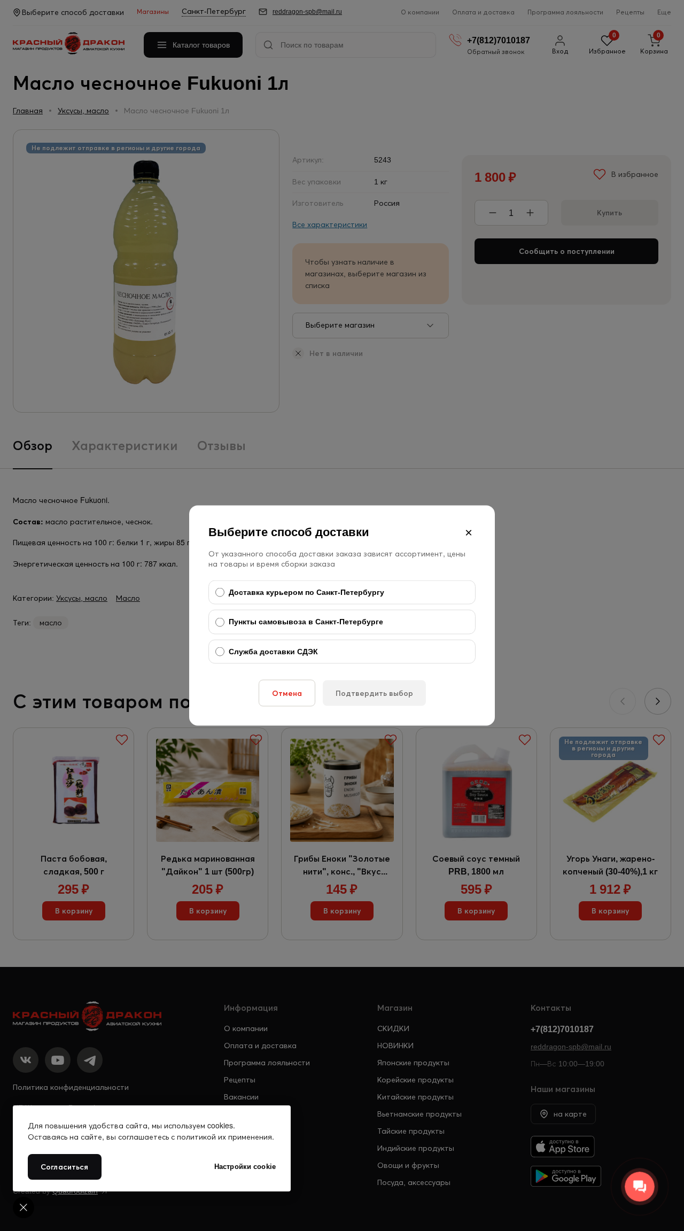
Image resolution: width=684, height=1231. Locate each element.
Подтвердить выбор (374, 693)
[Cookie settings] (23, 1207)
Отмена (287, 693)
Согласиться (65, 1167)
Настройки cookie (245, 1167)
